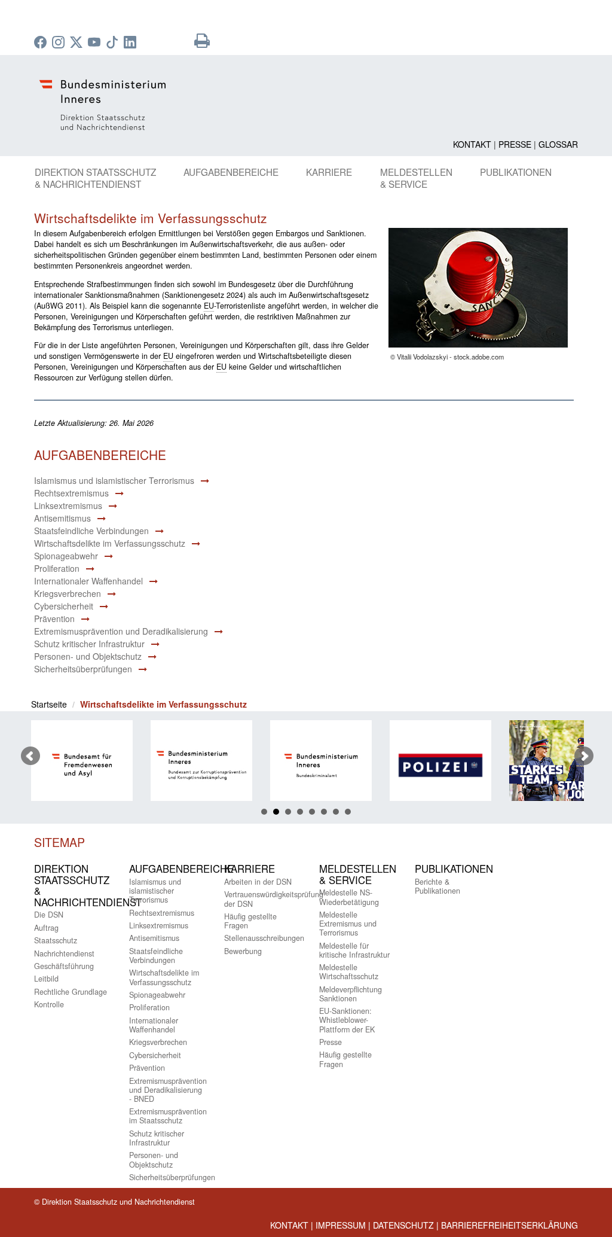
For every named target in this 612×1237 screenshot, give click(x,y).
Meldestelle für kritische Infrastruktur (354, 950)
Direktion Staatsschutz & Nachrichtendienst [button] (95, 177)
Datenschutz (403, 1225)
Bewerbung (243, 951)
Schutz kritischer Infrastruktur (89, 644)
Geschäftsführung (64, 966)
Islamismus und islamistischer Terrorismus (114, 480)
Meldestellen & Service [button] (416, 177)
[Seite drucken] (202, 43)
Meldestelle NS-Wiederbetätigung (349, 897)
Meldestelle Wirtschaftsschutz (348, 972)
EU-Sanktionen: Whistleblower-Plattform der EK (347, 1020)
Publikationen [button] (516, 171)
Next (583, 756)
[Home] (306, 105)
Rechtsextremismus (71, 493)
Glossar (558, 144)
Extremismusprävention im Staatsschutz (168, 1116)
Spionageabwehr (66, 556)
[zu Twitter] (77, 43)
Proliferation (56, 568)
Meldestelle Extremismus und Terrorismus (348, 923)
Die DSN (48, 914)
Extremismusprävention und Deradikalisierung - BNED (168, 1089)
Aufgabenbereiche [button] (231, 171)
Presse (514, 144)
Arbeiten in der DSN (258, 881)
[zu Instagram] (60, 43)
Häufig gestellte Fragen (250, 921)
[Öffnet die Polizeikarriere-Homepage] (525, 765)
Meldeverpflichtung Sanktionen (350, 994)
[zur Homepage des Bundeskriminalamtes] (285, 765)
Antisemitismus (62, 518)
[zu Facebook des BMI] (42, 43)
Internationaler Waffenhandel (88, 581)
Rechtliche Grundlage (70, 991)
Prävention (54, 618)
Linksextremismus (68, 505)
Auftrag (46, 927)
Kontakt (472, 144)
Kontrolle (49, 1004)
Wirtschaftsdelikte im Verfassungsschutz (109, 543)
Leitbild (46, 978)
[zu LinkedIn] (131, 43)
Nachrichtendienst (64, 953)
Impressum (341, 1225)
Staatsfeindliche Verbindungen (91, 531)
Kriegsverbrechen (67, 593)
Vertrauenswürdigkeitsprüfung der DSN (273, 899)
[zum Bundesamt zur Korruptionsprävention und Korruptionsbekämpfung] (166, 765)
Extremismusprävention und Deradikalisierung (121, 631)
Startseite (49, 704)
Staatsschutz (55, 940)
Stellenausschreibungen (264, 938)
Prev (30, 756)
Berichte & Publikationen (437, 886)
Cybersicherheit (63, 606)
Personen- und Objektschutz (88, 656)
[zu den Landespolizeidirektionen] (405, 765)
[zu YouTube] (95, 43)
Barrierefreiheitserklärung (509, 1225)
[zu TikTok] (113, 43)
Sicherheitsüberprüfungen (83, 669)
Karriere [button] (329, 171)
